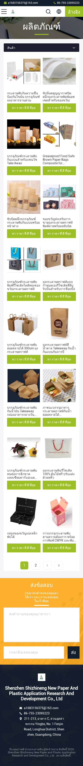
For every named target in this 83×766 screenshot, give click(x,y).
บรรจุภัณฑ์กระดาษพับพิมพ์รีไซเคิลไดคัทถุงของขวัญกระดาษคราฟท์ (23, 285)
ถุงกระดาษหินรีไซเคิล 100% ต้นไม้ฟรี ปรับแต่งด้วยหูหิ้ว (59, 474)
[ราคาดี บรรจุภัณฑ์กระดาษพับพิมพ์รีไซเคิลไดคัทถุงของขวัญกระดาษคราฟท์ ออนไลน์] (24, 260)
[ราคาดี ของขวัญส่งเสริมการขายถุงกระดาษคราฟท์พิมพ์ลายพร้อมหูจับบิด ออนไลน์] (59, 197)
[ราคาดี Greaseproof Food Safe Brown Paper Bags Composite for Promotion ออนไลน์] (59, 134)
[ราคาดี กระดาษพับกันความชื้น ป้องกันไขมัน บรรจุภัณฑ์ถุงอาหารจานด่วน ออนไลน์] (24, 71)
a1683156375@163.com (23, 2)
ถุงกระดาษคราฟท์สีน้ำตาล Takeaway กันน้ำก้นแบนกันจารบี (59, 348)
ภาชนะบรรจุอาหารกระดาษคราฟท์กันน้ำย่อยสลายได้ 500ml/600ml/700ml (57, 413)
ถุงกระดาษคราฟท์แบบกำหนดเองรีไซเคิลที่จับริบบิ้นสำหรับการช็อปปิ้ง (59, 285)
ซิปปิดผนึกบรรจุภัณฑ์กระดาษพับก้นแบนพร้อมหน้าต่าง (23, 222)
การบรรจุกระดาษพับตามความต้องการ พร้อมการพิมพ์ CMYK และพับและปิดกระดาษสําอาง (59, 539)
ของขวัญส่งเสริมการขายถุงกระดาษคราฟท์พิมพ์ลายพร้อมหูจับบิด (58, 222)
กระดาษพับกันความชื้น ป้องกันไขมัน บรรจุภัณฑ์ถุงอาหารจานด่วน (23, 96)
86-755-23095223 (67, 2)
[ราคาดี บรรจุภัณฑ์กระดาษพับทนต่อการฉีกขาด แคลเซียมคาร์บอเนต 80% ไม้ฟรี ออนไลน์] (24, 448)
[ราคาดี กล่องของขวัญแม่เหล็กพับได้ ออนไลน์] (24, 511)
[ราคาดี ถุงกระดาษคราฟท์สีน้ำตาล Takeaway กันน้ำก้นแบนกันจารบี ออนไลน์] (59, 322)
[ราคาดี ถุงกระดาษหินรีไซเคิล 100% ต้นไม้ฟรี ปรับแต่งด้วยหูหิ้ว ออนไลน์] (59, 448)
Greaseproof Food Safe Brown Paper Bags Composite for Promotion (59, 161)
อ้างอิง (74, 11)
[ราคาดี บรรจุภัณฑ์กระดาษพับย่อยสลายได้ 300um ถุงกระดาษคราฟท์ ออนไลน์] (24, 322)
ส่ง (73, 652)
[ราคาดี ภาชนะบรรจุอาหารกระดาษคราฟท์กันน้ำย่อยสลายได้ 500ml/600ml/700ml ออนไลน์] (59, 385)
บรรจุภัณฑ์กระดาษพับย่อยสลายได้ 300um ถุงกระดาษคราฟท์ (22, 348)
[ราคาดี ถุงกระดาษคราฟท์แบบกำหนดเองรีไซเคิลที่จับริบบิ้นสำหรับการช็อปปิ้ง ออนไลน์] (59, 260)
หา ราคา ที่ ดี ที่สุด (24, 108)
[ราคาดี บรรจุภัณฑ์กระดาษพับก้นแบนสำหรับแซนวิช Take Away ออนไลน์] (24, 134)
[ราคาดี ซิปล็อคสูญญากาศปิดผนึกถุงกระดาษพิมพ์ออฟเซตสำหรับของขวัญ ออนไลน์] (59, 71)
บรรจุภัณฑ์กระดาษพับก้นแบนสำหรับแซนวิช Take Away (22, 159)
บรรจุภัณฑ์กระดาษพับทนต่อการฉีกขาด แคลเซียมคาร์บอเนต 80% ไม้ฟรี (22, 476)
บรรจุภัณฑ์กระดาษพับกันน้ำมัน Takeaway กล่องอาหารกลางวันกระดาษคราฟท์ (22, 413)
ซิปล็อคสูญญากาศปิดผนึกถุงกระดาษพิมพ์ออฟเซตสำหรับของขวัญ (59, 96)
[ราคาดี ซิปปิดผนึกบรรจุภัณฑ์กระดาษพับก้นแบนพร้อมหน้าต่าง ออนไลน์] (24, 197)
